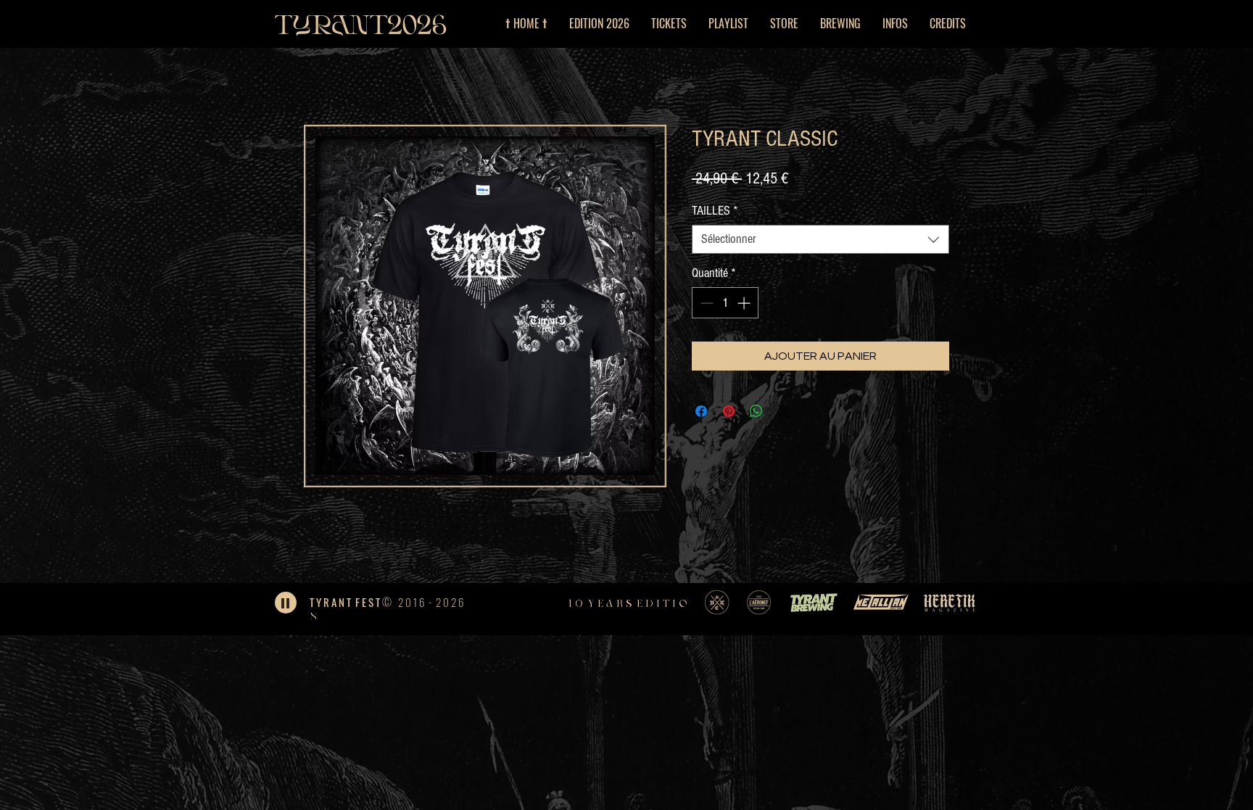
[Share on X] (784, 411)
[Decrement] (705, 303)
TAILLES (715, 210)
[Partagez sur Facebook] (701, 411)
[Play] (286, 602)
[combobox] (820, 239)
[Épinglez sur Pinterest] (728, 411)
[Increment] (745, 303)
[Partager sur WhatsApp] (756, 411)
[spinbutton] (725, 303)
